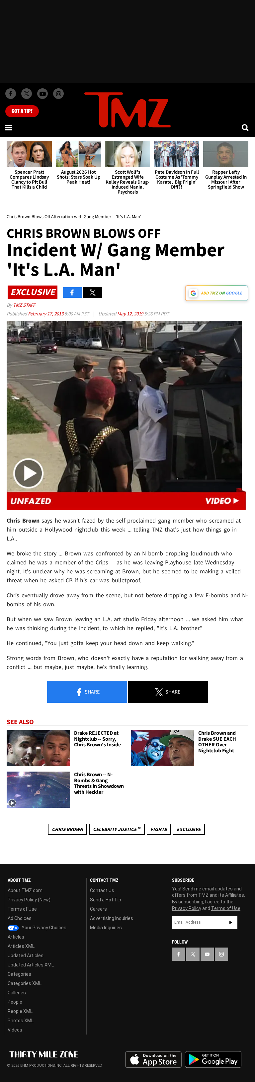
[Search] (245, 127)
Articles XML (21, 946)
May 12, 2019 (130, 313)
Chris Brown (67, 829)
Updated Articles (25, 955)
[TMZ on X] (26, 93)
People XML (20, 1011)
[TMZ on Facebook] (10, 93)
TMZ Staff (24, 305)
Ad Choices (20, 918)
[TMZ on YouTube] (207, 954)
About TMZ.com (25, 890)
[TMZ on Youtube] (42, 93)
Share (92, 691)
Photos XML (21, 1020)
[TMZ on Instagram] (58, 93)
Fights (158, 829)
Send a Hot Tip (105, 899)
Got (22, 111)
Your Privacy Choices (43, 927)
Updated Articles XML (31, 964)
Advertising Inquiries (111, 918)
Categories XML (25, 983)
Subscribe (230, 922)
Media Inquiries (106, 927)
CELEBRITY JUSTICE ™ (116, 829)
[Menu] (9, 127)
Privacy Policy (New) (29, 899)
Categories (19, 974)
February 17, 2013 (46, 313)
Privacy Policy (186, 908)
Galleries (17, 992)
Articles (16, 937)
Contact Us (102, 890)
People (15, 1002)
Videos (15, 1030)
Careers (98, 909)
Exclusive (189, 829)
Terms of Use (22, 909)
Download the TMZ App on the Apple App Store (153, 1059)
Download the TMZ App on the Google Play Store (213, 1059)
